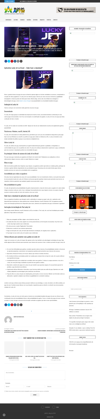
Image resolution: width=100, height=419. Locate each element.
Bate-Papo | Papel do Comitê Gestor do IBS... (34, 357)
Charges (22, 20)
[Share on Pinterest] (12, 61)
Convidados (8, 20)
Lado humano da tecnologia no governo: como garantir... (32, 1)
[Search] (95, 20)
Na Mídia (29, 20)
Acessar (71, 350)
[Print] (21, 61)
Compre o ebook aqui (80, 212)
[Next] (18, 1)
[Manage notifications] (4, 415)
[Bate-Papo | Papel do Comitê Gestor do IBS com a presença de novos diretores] (34, 347)
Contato (55, 20)
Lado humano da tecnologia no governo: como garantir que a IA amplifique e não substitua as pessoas (81, 303)
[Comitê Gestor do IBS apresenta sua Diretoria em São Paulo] (55, 347)
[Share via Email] (37, 311)
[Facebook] (93, 1)
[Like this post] (32, 311)
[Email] (95, 1)
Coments (7, 383)
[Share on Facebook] (5, 61)
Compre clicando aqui (82, 60)
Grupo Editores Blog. (28, 54)
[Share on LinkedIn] (15, 61)
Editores (35, 20)
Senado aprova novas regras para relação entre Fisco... (14, 357)
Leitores (16, 20)
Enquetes (42, 20)
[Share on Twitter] (9, 61)
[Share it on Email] (18, 61)
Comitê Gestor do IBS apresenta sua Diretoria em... (55, 357)
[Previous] (16, 1)
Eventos (49, 20)
